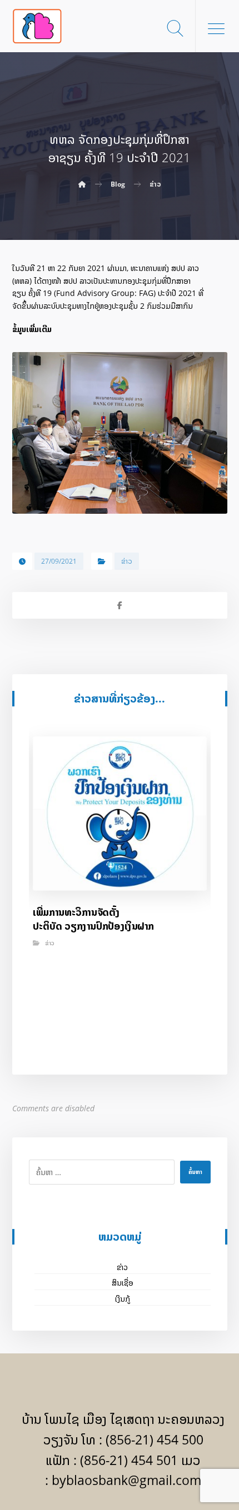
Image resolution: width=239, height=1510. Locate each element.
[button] (216, 28)
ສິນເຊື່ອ (122, 1282)
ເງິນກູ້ (122, 1298)
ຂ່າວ (126, 561)
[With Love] (37, 26)
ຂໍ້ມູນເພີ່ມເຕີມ (32, 329)
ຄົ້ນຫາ (195, 1172)
